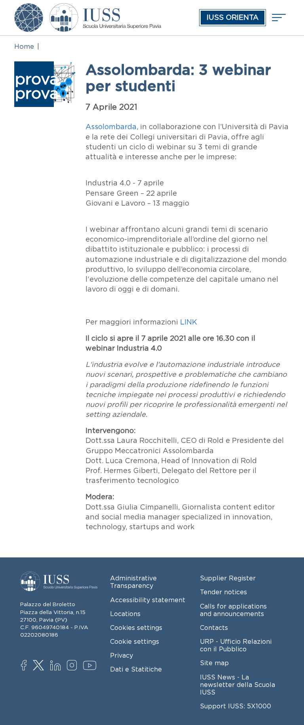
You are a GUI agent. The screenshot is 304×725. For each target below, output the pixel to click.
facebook (28, 666)
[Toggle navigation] (278, 17)
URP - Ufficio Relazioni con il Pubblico (236, 645)
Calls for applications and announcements (233, 610)
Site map (214, 662)
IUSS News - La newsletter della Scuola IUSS (237, 684)
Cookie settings (134, 641)
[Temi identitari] (28, 8)
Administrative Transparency (133, 581)
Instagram (74, 666)
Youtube (90, 667)
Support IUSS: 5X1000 (235, 706)
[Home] (105, 8)
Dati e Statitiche (136, 669)
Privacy (121, 655)
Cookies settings (136, 627)
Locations (125, 613)
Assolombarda (111, 127)
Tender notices (223, 591)
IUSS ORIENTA (232, 17)
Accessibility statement (147, 599)
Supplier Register (228, 578)
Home (24, 46)
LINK (189, 322)
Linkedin (57, 666)
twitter (40, 666)
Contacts (214, 627)
